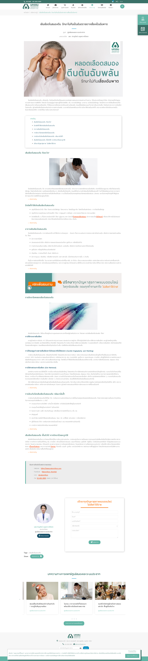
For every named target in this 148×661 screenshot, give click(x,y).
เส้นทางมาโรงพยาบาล (81, 644)
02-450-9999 (41, 478)
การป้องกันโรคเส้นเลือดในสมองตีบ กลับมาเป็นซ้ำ (48, 136)
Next (128, 599)
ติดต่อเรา (111, 7)
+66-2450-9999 (68, 644)
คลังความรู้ (92, 7)
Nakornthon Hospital (49, 471)
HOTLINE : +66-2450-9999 (33, 2)
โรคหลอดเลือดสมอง (79, 216)
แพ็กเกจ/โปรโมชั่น (82, 7)
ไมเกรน (53, 446)
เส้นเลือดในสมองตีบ (35, 553)
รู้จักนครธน (55, 7)
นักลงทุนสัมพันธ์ (102, 7)
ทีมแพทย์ (73, 7)
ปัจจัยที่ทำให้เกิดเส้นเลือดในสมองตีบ (44, 125)
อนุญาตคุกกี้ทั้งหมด (132, 656)
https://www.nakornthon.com (51, 468)
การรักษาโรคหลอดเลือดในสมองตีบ (44, 132)
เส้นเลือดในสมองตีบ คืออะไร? (42, 122)
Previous (20, 599)
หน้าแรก (48, 7)
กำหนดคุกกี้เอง (132, 651)
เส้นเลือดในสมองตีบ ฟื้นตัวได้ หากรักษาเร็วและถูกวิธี (49, 140)
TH (121, 1)
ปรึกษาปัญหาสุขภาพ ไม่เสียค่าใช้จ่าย (45, 143)
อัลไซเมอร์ (99, 216)
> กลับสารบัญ (32, 199)
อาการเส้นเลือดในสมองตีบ (42, 129)
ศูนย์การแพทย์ (65, 7)
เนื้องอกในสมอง (34, 446)
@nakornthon (43, 475)
